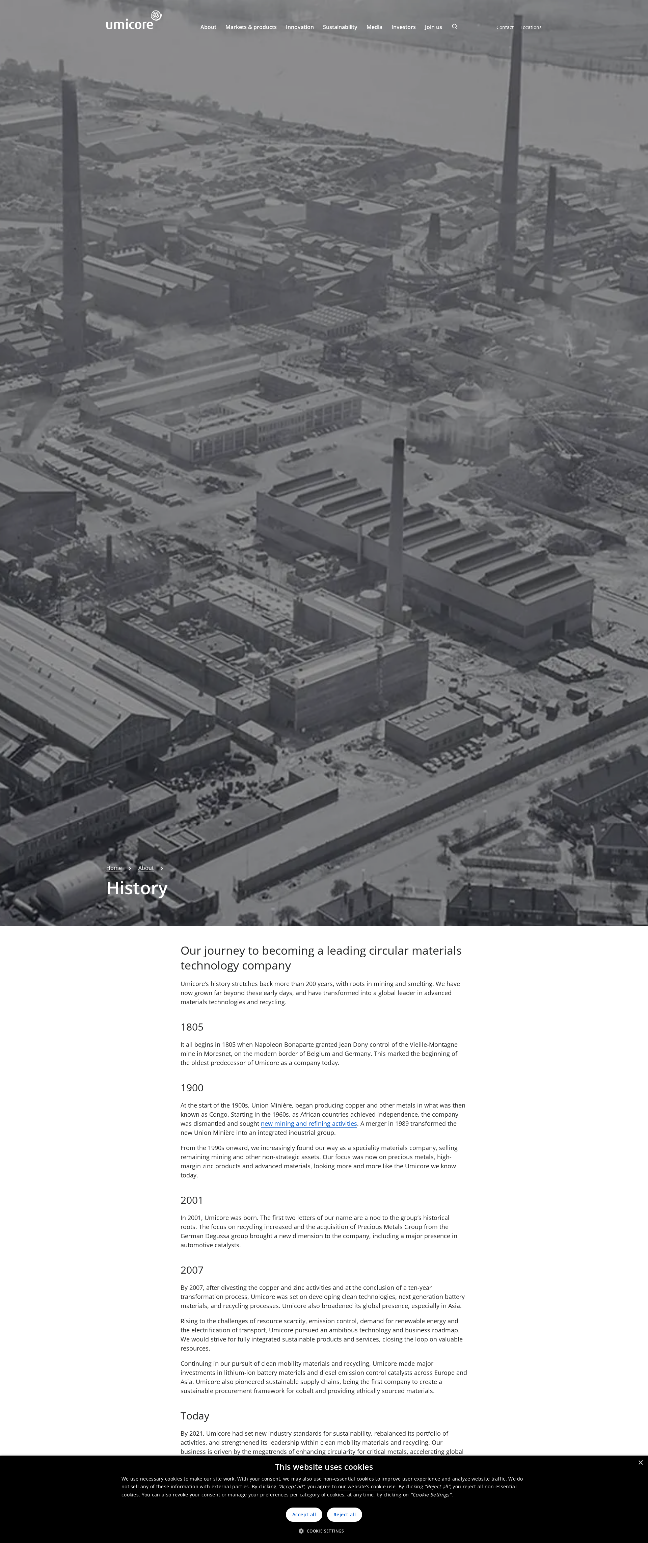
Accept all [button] (304, 1514)
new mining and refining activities (309, 1123)
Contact (505, 27)
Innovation (300, 27)
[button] (324, 1531)
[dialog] (324, 1499)
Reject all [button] (344, 1514)
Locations (531, 27)
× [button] (640, 1462)
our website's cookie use (367, 1486)
